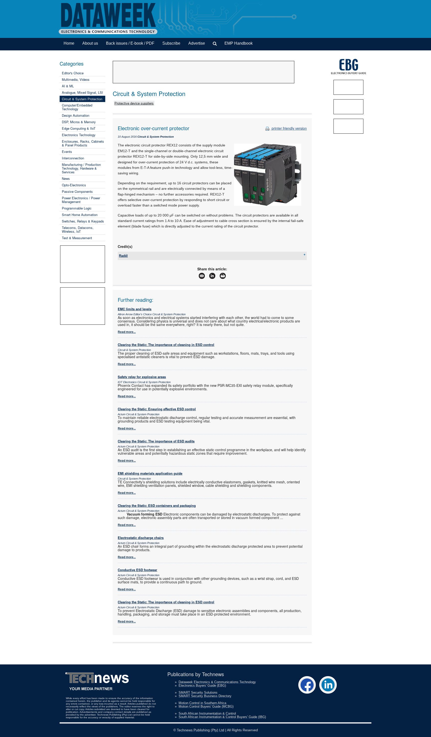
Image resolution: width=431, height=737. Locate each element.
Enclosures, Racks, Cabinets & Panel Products (83, 143)
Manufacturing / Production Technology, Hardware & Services (81, 168)
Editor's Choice (73, 73)
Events (67, 151)
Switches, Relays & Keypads (83, 221)
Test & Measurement (77, 237)
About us (90, 43)
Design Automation (75, 115)
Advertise (196, 43)
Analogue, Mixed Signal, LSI (82, 92)
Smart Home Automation (80, 214)
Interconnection (73, 158)
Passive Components (77, 191)
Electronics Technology (79, 134)
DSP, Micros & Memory (79, 121)
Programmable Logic (77, 208)
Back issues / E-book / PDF (130, 43)
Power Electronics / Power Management (81, 200)
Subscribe (171, 43)
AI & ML (68, 86)
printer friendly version (289, 128)
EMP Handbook (238, 43)
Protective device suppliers (134, 103)
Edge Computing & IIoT (79, 128)
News (66, 178)
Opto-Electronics (74, 185)
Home (69, 43)
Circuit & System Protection (82, 99)
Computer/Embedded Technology (77, 107)
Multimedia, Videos (76, 79)
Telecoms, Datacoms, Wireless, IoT (78, 229)
